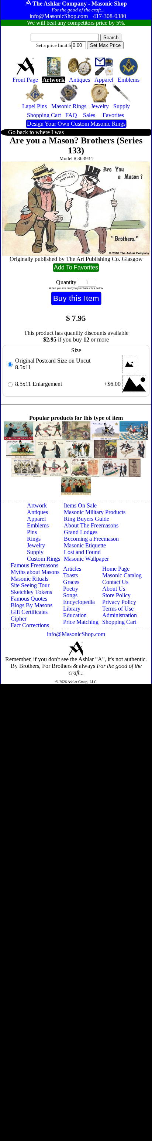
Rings (34, 539)
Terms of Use (118, 608)
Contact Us (115, 582)
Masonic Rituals (29, 578)
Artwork (37, 505)
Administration (119, 615)
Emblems (38, 525)
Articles (72, 569)
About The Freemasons (91, 525)
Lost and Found (82, 552)
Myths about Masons (35, 572)
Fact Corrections (30, 625)
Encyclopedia (79, 602)
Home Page (115, 569)
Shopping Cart (119, 622)
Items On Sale (80, 505)
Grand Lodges (80, 532)
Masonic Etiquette (85, 545)
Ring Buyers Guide (86, 519)
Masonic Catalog (122, 575)
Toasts (70, 575)
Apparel (36, 519)
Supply (35, 552)
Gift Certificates (29, 612)
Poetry (70, 588)
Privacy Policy (119, 602)
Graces (71, 582)
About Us (113, 588)
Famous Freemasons (34, 565)
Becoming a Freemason (91, 539)
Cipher (19, 618)
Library (71, 608)
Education (75, 615)
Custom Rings (43, 559)
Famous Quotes (29, 598)
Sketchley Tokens (31, 592)
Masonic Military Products (94, 512)
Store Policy (116, 595)
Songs (70, 595)
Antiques (37, 512)
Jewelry (36, 545)
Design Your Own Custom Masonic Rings (76, 123)
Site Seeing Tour (30, 585)
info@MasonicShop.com (76, 634)
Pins (32, 532)
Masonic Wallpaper (86, 559)
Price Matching (81, 622)
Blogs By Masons (31, 605)
